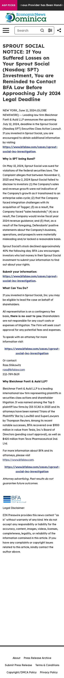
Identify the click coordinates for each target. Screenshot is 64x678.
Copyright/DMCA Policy (22, 672)
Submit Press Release (18, 665)
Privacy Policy (49, 672)
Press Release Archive (37, 658)
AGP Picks (8, 5)
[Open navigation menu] (6, 30)
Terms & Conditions (47, 665)
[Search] (42, 30)
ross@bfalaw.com (14, 369)
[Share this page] (59, 30)
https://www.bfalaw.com (18, 459)
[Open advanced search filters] (50, 30)
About (16, 658)
